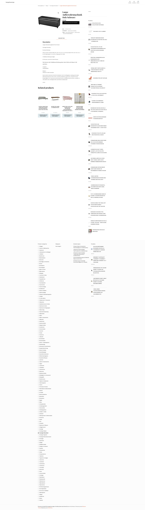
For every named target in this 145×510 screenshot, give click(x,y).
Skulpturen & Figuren (43, 425)
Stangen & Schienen (43, 446)
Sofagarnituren (42, 427)
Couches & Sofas (43, 275)
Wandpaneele (42, 479)
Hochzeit (41, 331)
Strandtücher (42, 450)
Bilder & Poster (42, 269)
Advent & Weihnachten (44, 248)
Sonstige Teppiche (43, 434)
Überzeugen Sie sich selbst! (71, 22)
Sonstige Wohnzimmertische (45, 436)
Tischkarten (41, 465)
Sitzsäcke (41, 423)
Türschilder (41, 467)
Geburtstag (41, 309)
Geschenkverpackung (43, 311)
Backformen (41, 256)
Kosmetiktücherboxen (43, 354)
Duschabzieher (42, 282)
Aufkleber (41, 254)
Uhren (40, 471)
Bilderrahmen (42, 271)
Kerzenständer (42, 340)
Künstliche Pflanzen (43, 357)
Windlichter (41, 496)
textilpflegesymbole (67, 33)
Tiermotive (41, 459)
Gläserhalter (41, 313)
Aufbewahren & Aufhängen (45, 252)
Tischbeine (41, 461)
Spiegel (40, 442)
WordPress (50, 507)
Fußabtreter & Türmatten (44, 300)
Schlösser (41, 413)
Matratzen (41, 371)
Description (61, 38)
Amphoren (41, 250)
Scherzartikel (42, 407)
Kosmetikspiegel (42, 352)
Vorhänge (41, 475)
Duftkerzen (41, 281)
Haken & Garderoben (43, 317)
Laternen (41, 359)
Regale (40, 400)
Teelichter (41, 456)
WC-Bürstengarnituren (44, 486)
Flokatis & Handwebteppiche (45, 294)
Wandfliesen (41, 477)
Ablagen (41, 246)
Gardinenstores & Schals (44, 304)
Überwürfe (41, 469)
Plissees (41, 390)
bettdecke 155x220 (70, 32)
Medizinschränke (42, 373)
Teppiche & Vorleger (43, 458)
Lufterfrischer (42, 369)
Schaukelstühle (42, 404)
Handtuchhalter (42, 323)
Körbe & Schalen (42, 350)
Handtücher (41, 321)
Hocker (40, 332)
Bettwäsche (41, 265)
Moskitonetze (42, 379)
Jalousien (41, 336)
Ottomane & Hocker (43, 386)
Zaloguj (134, 2)
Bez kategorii (42, 267)
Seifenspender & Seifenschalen (45, 415)
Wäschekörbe (42, 483)
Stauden (41, 448)
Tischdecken (42, 463)
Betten (40, 263)
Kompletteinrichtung (43, 348)
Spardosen (41, 440)
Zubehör (41, 500)
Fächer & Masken (42, 290)
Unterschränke (42, 473)
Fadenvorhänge (42, 292)
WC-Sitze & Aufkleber (43, 490)
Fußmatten (41, 302)
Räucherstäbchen (43, 394)
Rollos (40, 402)
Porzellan (41, 392)
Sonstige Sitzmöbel (72, 30)
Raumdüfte (41, 396)
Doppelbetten (42, 279)
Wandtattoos (42, 481)
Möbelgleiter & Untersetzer (45, 375)
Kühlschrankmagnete (43, 356)
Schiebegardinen (42, 409)
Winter (40, 498)
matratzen (77, 32)
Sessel (40, 419)
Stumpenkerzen (42, 454)
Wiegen (40, 494)
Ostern (40, 384)
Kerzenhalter (42, 338)
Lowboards (41, 365)
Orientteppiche (42, 382)
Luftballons (41, 367)
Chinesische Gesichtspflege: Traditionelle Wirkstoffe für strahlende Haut (79, 254)
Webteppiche (42, 492)
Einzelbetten (42, 288)
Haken (40, 315)
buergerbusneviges (10, 2)
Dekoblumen (41, 277)
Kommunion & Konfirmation (45, 346)
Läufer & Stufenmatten (44, 361)
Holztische (41, 334)
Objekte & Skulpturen (43, 381)
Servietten (41, 417)
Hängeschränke (42, 325)
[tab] (61, 38)
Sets (40, 421)
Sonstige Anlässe (42, 431)
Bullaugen (41, 273)
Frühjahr (41, 296)
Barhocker (41, 259)
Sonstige (41, 429)
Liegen (40, 363)
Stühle (40, 452)
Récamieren (41, 398)
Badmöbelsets (42, 257)
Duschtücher (42, 284)
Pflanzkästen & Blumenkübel (45, 388)
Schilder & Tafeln (42, 411)
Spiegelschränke (42, 444)
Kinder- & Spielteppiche (44, 342)
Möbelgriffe (41, 377)
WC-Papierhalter (42, 488)
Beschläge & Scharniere (44, 261)
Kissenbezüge (42, 344)
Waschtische (42, 484)
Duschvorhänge (42, 286)
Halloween (41, 319)
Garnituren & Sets (43, 306)
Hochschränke (42, 329)
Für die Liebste (42, 298)
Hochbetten (41, 327)
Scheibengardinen (43, 406)
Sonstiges (41, 438)
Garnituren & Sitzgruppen (44, 307)
